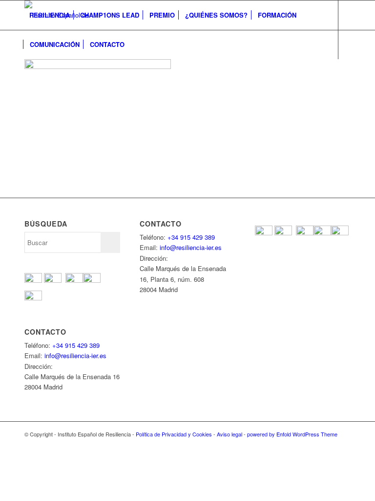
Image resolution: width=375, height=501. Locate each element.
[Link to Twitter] (42, 73)
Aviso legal (229, 434)
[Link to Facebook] (27, 73)
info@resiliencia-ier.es (75, 355)
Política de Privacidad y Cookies (174, 434)
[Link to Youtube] (56, 73)
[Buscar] (137, 44)
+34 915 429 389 (76, 345)
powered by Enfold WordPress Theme (292, 434)
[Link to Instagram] (71, 73)
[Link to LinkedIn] (86, 73)
